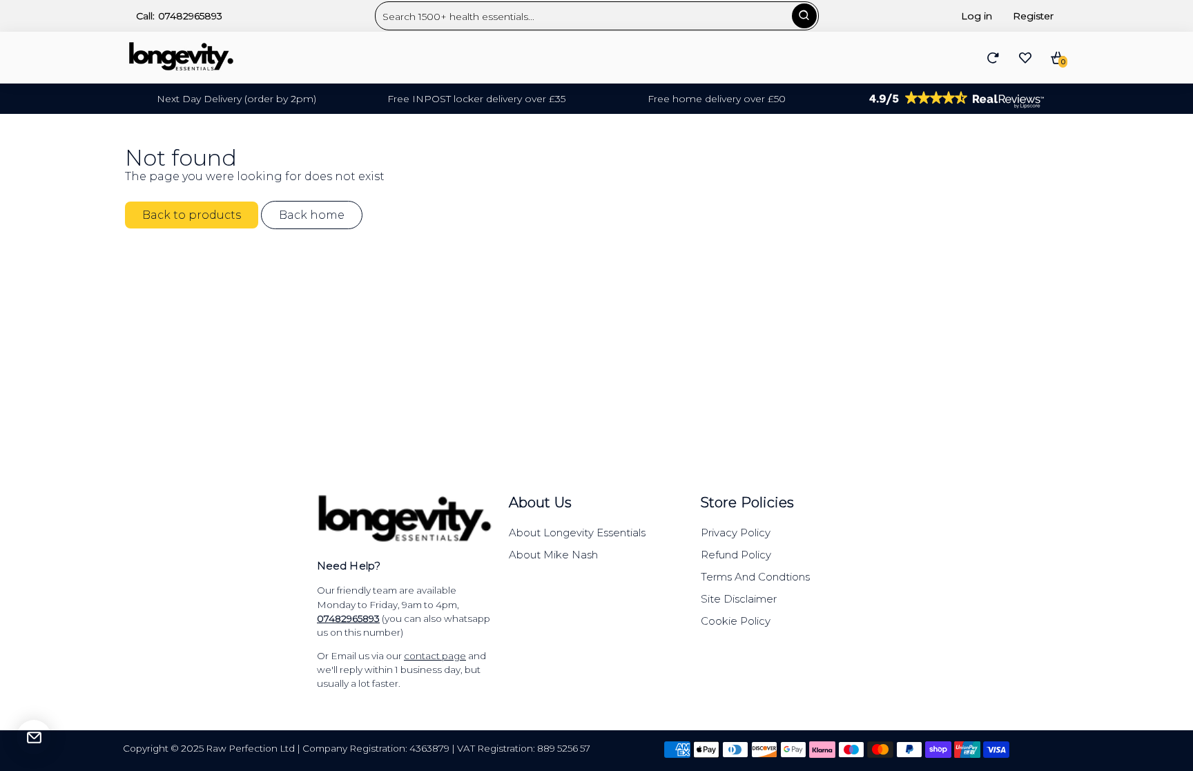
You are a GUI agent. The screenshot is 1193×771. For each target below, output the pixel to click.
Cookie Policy (735, 620)
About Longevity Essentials (577, 532)
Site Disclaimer (739, 598)
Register (1033, 16)
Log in (976, 16)
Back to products (191, 215)
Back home (312, 215)
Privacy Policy (735, 532)
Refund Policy (736, 554)
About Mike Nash (553, 554)
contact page (435, 655)
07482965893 (190, 16)
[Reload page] (993, 58)
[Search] (804, 15)
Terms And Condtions (755, 576)
